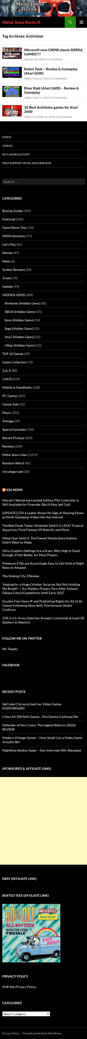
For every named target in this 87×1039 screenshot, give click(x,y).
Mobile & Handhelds (17, 387)
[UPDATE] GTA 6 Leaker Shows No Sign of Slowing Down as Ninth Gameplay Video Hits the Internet (43, 515)
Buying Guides (12, 211)
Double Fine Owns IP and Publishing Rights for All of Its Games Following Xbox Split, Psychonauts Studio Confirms (42, 605)
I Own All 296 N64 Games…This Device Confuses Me (40, 717)
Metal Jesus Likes (14, 455)
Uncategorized (12, 471)
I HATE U (8, 379)
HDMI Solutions (14, 236)
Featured (8, 219)
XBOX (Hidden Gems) (20, 312)
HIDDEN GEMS (13, 295)
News (6, 261)
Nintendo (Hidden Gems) (22, 303)
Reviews (8, 446)
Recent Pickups (13, 438)
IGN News (14, 490)
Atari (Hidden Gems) (19, 337)
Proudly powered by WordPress (42, 1033)
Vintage (7, 421)
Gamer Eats (10, 404)
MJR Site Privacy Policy (19, 987)
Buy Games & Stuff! (16, 154)
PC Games (9, 396)
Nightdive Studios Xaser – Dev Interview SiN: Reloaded (41, 750)
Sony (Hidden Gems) (19, 320)
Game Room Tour (14, 227)
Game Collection (14, 362)
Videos (7, 145)
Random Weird (13, 463)
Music (6, 413)
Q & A (6, 371)
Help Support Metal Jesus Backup (26, 163)
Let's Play (9, 244)
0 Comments (54, 59)
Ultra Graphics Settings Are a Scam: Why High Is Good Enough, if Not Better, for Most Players (41, 553)
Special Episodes (14, 429)
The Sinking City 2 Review (20, 576)
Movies (7, 253)
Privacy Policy (10, 1033)
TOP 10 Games (12, 354)
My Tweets (10, 649)
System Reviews (13, 270)
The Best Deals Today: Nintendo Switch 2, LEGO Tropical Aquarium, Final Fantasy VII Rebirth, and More (42, 527)
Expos (6, 137)
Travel (6, 278)
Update (7, 286)
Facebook (11, 665)
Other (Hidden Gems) (20, 345)
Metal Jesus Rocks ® (21, 22)
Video (27, 78)
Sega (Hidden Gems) (19, 328)
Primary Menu (81, 22)
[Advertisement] (43, 821)
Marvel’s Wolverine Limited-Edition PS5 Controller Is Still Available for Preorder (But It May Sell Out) (40, 502)
